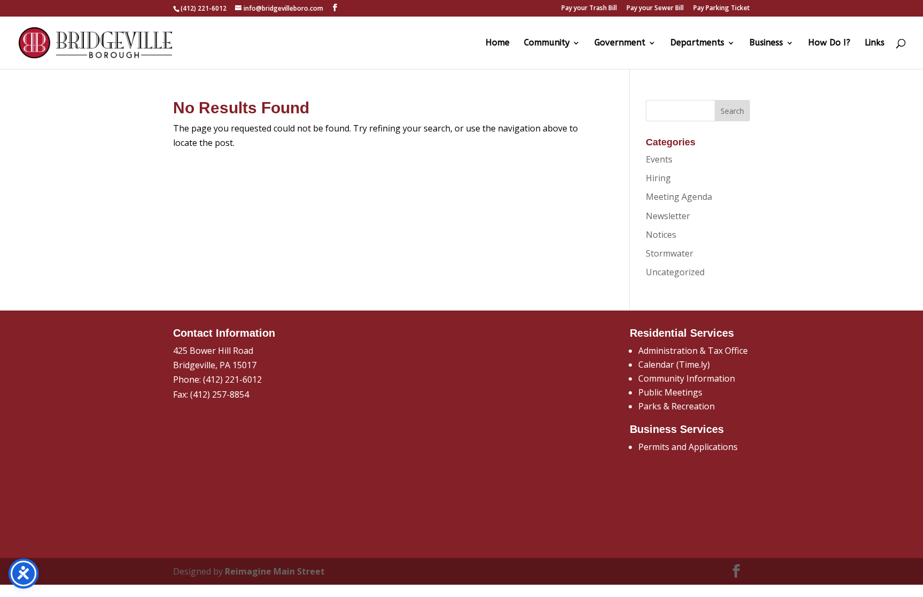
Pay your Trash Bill (589, 8)
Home (498, 43)
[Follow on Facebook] (736, 571)
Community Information (686, 378)
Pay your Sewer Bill (655, 8)
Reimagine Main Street (275, 571)
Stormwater (669, 253)
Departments (697, 43)
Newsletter (668, 216)
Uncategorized (675, 272)
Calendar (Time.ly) (674, 364)
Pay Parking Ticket (721, 8)
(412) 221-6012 (232, 379)
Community (546, 43)
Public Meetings (670, 392)
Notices (661, 235)
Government (620, 43)
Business (766, 43)
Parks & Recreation (676, 406)
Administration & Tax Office (693, 350)
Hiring (658, 178)
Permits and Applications (688, 447)
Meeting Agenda (679, 197)
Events (659, 159)
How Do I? (829, 43)
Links (875, 43)
